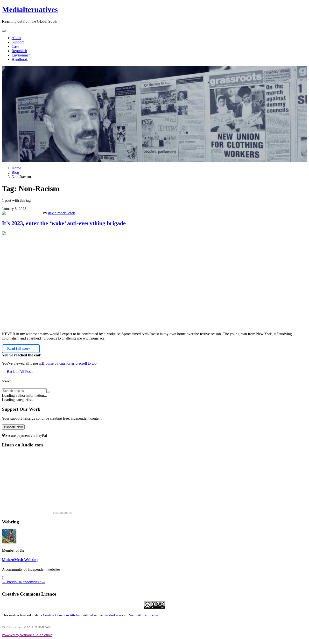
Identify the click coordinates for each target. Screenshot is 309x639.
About (16, 38)
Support (18, 42)
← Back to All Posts (17, 371)
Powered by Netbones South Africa (27, 635)
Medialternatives (30, 9)
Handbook (20, 59)
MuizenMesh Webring (20, 560)
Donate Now (13, 427)
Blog (15, 172)
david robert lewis (61, 213)
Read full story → (21, 348)
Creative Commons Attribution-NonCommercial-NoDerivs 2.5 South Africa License (100, 615)
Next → (39, 582)
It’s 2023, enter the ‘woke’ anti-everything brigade (64, 223)
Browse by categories (58, 363)
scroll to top (88, 363)
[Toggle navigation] (4, 31)
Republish (19, 51)
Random (26, 582)
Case (15, 46)
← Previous (11, 582)
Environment (21, 55)
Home (16, 168)
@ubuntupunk (62, 512)
